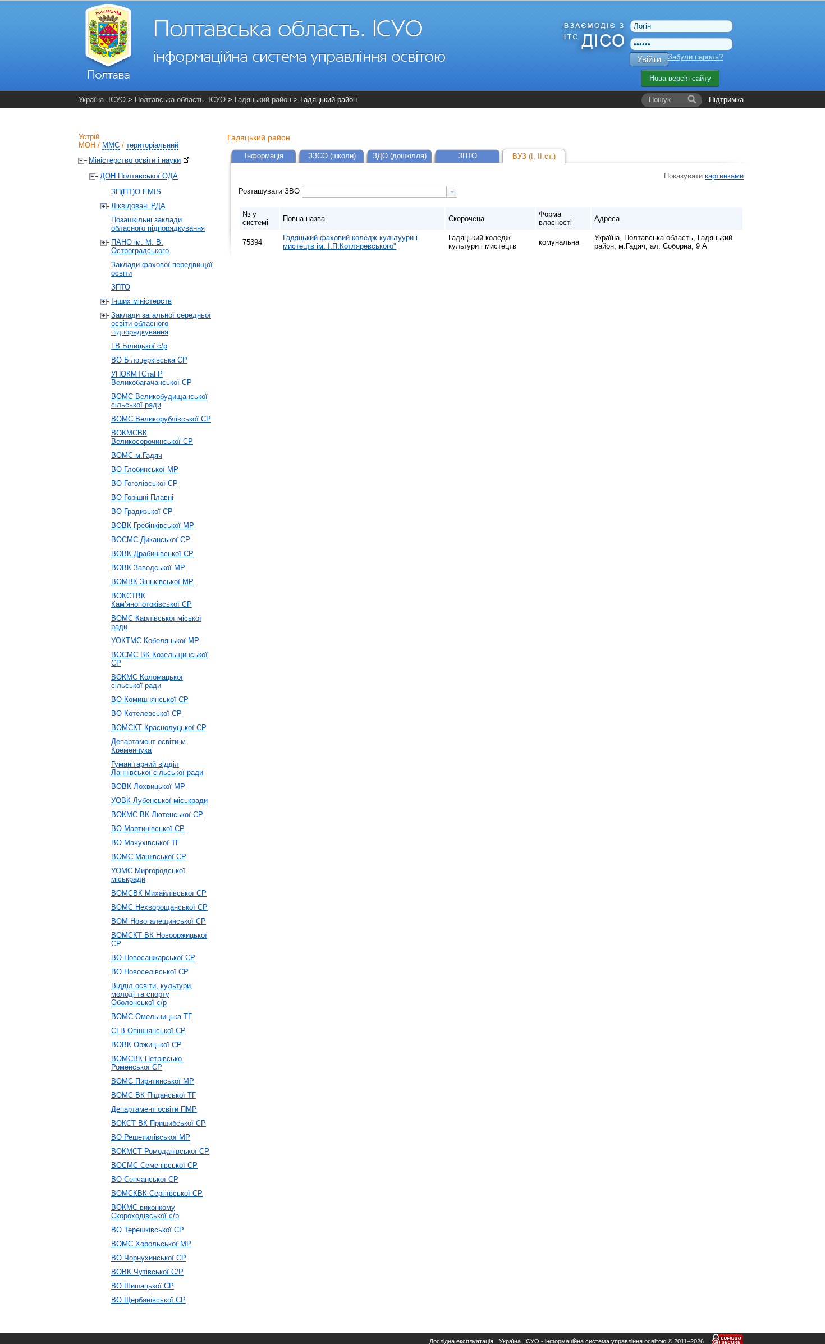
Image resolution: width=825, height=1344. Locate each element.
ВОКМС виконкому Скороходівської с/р (145, 1211)
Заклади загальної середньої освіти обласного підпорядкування (161, 323)
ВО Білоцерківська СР (149, 360)
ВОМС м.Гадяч (136, 455)
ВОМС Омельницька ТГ (151, 1016)
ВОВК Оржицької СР (146, 1044)
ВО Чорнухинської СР (148, 1258)
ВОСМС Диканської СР (150, 539)
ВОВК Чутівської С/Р (147, 1272)
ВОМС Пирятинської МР (152, 1081)
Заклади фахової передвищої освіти (162, 268)
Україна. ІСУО (102, 99)
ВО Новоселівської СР (150, 971)
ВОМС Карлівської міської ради (156, 622)
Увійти (649, 59)
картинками (724, 176)
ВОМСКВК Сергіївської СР (157, 1193)
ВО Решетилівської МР (150, 1137)
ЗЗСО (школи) (332, 156)
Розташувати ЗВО (270, 191)
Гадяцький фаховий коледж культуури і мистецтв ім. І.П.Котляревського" (350, 241)
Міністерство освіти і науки (135, 160)
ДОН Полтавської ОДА (139, 176)
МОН (87, 145)
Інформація (264, 156)
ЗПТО (120, 287)
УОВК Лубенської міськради (159, 800)
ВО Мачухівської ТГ (145, 842)
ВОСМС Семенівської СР (154, 1165)
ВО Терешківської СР (147, 1230)
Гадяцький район (263, 99)
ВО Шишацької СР (142, 1286)
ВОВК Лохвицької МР (148, 786)
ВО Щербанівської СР (148, 1300)
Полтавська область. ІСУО (180, 99)
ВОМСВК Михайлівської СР (159, 893)
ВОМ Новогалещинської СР (158, 921)
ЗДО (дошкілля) (400, 156)
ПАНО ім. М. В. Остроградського (140, 246)
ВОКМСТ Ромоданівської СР (160, 1151)
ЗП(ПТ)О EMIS (136, 191)
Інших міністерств (141, 301)
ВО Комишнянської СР (150, 699)
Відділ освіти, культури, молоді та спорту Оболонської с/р (152, 994)
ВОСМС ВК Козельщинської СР (159, 658)
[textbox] (374, 191)
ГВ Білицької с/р (139, 346)
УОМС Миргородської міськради (148, 874)
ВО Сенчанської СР (144, 1179)
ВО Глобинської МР (144, 469)
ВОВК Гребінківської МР (152, 525)
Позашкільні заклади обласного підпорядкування (158, 223)
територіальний (152, 145)
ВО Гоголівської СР (144, 483)
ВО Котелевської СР (146, 713)
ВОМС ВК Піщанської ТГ (153, 1095)
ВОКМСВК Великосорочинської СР (152, 437)
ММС (111, 145)
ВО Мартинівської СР (148, 828)
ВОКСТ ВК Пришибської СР (158, 1123)
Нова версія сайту (680, 78)
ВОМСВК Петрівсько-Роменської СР (147, 1062)
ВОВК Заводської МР (148, 567)
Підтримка (726, 99)
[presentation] (452, 191)
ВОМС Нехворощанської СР (159, 907)
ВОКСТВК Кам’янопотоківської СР (151, 599)
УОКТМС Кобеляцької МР (155, 640)
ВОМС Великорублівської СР (161, 419)
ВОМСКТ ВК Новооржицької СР (159, 939)
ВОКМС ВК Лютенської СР (157, 814)
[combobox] (379, 192)
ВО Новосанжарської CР (153, 957)
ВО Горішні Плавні (142, 497)
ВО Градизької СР (142, 511)
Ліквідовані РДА (138, 205)
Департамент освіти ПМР (154, 1109)
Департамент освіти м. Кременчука (149, 745)
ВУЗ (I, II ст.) (534, 156)
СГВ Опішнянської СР (148, 1030)
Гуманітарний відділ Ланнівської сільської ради (157, 768)
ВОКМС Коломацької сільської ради (147, 681)
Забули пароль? (695, 57)
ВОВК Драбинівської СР (152, 553)
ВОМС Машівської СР (148, 856)
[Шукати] (692, 100)
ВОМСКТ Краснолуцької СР (159, 727)
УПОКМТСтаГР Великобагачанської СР (151, 378)
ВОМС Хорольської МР (151, 1244)
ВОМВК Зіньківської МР (152, 581)
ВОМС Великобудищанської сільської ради (159, 400)
